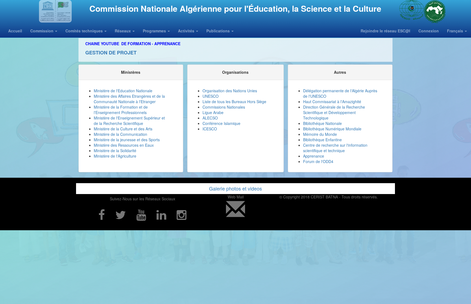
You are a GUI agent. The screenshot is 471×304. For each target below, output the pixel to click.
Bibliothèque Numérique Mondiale (332, 128)
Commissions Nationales (224, 107)
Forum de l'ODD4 (318, 161)
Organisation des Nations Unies (230, 90)
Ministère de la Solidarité (115, 150)
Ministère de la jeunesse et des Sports (127, 139)
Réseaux (123, 30)
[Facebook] (102, 214)
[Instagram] (181, 214)
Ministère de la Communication (120, 134)
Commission (42, 30)
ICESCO (210, 128)
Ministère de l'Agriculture (115, 156)
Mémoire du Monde (320, 134)
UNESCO (211, 96)
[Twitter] (121, 214)
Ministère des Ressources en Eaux (124, 145)
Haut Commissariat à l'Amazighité (332, 101)
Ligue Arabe (213, 112)
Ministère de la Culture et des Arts (123, 128)
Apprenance (313, 156)
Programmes (155, 30)
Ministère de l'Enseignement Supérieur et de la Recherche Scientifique (129, 120)
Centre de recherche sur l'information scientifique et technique (335, 147)
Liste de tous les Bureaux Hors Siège (234, 101)
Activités (186, 30)
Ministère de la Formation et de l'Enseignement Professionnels (121, 109)
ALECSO (210, 118)
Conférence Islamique (221, 123)
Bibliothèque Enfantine (322, 139)
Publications (218, 30)
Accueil (15, 30)
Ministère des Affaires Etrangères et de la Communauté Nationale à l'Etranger (129, 98)
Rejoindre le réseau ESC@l (385, 30)
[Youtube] (141, 214)
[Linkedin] (161, 214)
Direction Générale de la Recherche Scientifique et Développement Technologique (334, 112)
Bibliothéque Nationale (322, 123)
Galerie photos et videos (235, 188)
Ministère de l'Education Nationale (123, 90)
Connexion (428, 30)
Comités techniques (84, 30)
